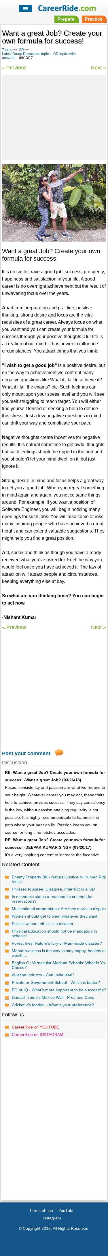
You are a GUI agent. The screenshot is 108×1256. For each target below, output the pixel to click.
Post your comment (26, 753)
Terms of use (41, 1210)
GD (21, 50)
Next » (98, 68)
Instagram (52, 1218)
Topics (7, 50)
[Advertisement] (53, 116)
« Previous (14, 68)
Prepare (66, 19)
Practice (94, 19)
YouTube (66, 1210)
